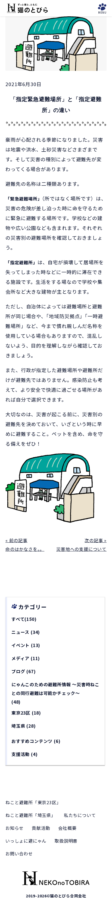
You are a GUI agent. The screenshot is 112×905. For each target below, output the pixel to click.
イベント (20, 645)
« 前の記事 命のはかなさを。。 (24, 544)
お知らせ (14, 828)
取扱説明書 (66, 840)
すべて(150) (23, 619)
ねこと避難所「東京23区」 (33, 802)
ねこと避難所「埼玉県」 (30, 815)
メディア (20, 658)
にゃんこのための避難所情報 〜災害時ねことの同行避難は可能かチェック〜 (55, 688)
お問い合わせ (19, 853)
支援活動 (20, 754)
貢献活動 (41, 828)
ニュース (20, 632)
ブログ (18, 671)
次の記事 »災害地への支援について (81, 544)
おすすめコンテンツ (31, 741)
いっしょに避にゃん (25, 840)
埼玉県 (18, 725)
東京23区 (20, 712)
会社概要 (67, 828)
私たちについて (80, 815)
